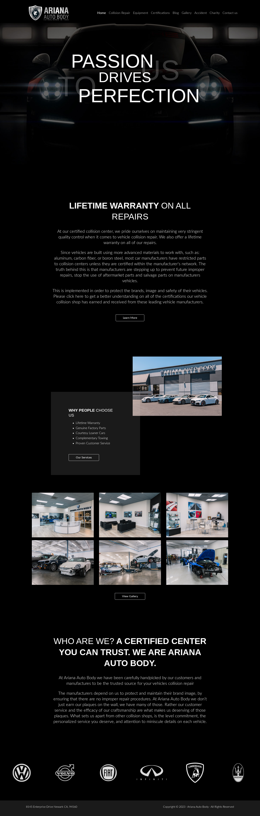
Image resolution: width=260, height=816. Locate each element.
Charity (215, 13)
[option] (22, 773)
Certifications (160, 13)
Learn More (130, 317)
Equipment (140, 13)
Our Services (84, 457)
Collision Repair (119, 13)
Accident (200, 13)
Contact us (230, 13)
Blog (176, 13)
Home (102, 13)
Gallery (187, 13)
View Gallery (130, 596)
